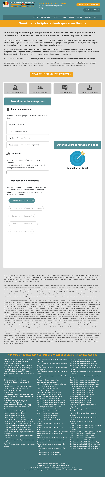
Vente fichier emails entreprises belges (49, 396)
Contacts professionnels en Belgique (16, 361)
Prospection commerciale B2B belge (49, 392)
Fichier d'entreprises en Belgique (14, 413)
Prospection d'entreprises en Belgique (16, 388)
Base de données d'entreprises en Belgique (18, 359)
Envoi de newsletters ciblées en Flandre (83, 365)
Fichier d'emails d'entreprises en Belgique (17, 425)
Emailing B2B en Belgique (12, 403)
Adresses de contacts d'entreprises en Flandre (52, 438)
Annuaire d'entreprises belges (13, 378)
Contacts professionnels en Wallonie (49, 409)
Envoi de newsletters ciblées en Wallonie (83, 363)
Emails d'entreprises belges (13, 363)
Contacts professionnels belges (47, 388)
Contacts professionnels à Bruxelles (49, 407)
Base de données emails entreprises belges (51, 384)
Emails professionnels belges (46, 386)
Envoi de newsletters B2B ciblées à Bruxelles (85, 444)
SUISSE (71, 17)
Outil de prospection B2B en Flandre (82, 359)
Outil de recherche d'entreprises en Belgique (18, 394)
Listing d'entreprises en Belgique (14, 417)
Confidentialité (53, 464)
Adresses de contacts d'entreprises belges (18, 368)
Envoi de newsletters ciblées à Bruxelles (83, 361)
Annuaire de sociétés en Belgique (15, 411)
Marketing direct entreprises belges (48, 398)
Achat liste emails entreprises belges (49, 394)
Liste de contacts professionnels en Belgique (19, 421)
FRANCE (79, 17)
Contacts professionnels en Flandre (48, 411)
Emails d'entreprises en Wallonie (47, 415)
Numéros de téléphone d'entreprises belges (18, 365)
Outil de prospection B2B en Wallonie (49, 454)
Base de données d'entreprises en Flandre (51, 405)
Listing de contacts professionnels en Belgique (19, 423)
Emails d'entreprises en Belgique (81, 396)
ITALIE (64, 17)
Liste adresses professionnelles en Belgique (18, 386)
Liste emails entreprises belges (47, 382)
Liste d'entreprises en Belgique (14, 415)
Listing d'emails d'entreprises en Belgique (17, 430)
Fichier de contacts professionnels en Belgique (19, 419)
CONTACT (88, 17)
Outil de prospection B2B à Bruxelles (49, 452)
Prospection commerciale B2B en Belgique (18, 405)
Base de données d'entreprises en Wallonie (51, 403)
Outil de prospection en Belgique (14, 370)
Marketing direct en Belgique (13, 390)
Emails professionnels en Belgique (15, 380)
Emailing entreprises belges (46, 390)
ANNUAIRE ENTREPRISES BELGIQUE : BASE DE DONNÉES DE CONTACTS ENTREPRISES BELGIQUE (52, 355)
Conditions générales (42, 464)
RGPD (95, 17)
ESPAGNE (56, 17)
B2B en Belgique (9, 392)
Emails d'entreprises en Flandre (47, 417)
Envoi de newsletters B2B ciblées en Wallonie (85, 446)
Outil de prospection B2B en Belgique (82, 434)
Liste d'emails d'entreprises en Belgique (17, 427)
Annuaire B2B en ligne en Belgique (15, 401)
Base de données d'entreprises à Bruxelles (51, 401)
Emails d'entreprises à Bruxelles (47, 413)
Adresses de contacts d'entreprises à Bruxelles (52, 432)
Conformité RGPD (64, 464)
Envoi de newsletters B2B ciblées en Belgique (85, 442)
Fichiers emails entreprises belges (48, 380)
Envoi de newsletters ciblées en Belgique (17, 372)
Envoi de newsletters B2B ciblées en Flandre (84, 448)
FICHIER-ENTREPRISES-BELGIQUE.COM (52, 4)
